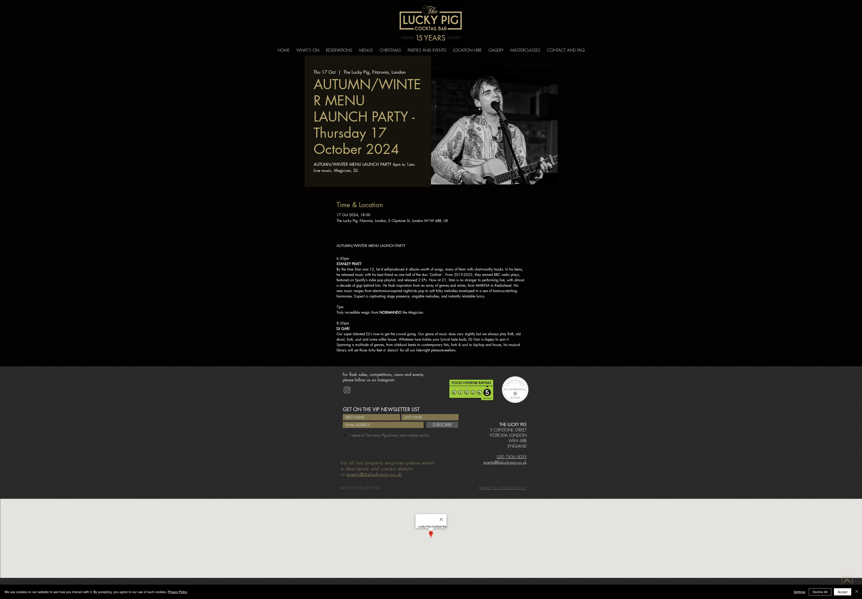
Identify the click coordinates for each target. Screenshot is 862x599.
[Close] (856, 591)
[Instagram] (347, 390)
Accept (842, 592)
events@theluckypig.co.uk (374, 474)
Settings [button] (799, 592)
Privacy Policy (177, 592)
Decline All (820, 592)
